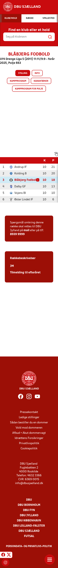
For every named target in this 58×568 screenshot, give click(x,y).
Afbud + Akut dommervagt (29, 433)
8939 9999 (17, 234)
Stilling (22, 73)
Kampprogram (18, 81)
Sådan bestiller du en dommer (29, 422)
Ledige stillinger (29, 417)
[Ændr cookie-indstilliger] (5, 562)
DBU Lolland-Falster (29, 525)
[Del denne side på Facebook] (3, 555)
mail (26, 230)
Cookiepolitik (29, 448)
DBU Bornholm (29, 505)
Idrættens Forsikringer (29, 438)
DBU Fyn (29, 510)
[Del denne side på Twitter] (9, 555)
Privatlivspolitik (29, 443)
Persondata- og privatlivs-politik (29, 546)
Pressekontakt (29, 412)
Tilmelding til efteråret (25, 272)
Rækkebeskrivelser (22, 258)
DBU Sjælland (29, 531)
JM (12, 266)
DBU (29, 500)
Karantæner (41, 81)
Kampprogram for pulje (29, 89)
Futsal (29, 536)
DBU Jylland (29, 515)
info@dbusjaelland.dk (29, 483)
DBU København (29, 520)
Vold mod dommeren (29, 427)
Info (37, 73)
